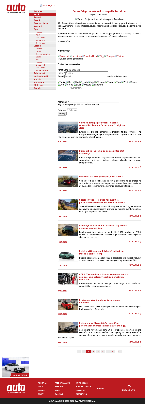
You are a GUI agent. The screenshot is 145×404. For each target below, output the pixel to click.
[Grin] (118, 82)
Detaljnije (133, 141)
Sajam (38, 57)
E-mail (61, 76)
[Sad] (69, 82)
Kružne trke (40, 40)
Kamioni (38, 26)
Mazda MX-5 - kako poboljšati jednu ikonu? (101, 176)
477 (119, 352)
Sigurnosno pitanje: (68, 104)
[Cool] (61, 85)
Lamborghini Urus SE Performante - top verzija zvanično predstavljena (103, 226)
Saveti (37, 20)
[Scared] (133, 82)
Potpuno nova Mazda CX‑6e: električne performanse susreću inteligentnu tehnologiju (102, 324)
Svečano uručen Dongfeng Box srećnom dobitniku (99, 301)
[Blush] (77, 85)
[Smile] (62, 82)
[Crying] (109, 82)
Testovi (37, 17)
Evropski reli (40, 65)
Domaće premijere (43, 54)
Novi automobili (41, 76)
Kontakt (37, 88)
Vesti (36, 14)
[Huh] (76, 82)
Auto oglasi (39, 73)
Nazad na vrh (129, 390)
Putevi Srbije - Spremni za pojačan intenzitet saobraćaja (101, 152)
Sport (36, 29)
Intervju (37, 79)
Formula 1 (40, 32)
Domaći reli (40, 38)
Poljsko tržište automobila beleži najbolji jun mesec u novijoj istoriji (101, 252)
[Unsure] (86, 85)
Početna (38, 11)
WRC (38, 35)
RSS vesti (38, 85)
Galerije (37, 46)
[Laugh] (83, 82)
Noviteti (39, 49)
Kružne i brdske (42, 70)
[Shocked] (97, 85)
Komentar (63, 102)
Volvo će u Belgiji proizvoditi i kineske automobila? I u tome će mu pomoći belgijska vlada (102, 125)
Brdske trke (40, 43)
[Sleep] (69, 85)
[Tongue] (100, 82)
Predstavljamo (41, 23)
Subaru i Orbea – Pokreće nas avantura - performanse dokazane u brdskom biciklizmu (102, 201)
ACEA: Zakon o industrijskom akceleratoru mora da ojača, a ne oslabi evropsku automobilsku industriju (103, 277)
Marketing (39, 82)
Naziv (61, 73)
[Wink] (124, 82)
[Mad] (91, 82)
